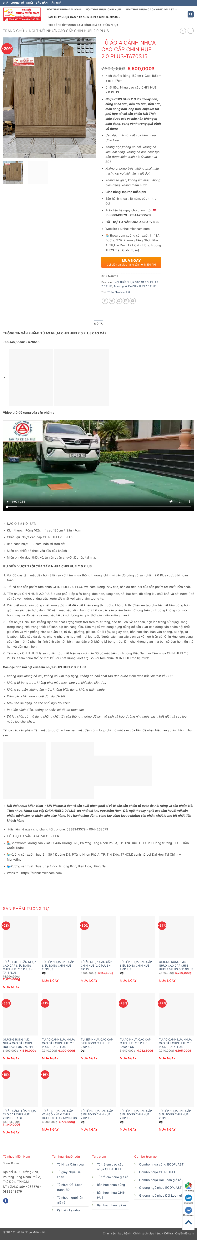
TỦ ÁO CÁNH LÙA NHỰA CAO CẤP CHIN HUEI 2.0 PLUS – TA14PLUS (175, 1043)
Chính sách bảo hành (117, 1233)
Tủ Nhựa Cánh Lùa (70, 1164)
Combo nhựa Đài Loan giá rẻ (160, 1180)
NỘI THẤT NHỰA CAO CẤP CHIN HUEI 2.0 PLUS (69, 31)
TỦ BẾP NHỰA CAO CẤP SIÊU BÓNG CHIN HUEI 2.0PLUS (58, 965)
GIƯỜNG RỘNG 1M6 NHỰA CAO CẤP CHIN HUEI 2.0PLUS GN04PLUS (176, 965)
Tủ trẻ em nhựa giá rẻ (112, 1177)
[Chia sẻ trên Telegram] (132, 301)
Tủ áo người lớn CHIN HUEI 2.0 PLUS (135, 286)
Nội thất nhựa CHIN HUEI (103, 9)
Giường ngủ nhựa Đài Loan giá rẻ (163, 1195)
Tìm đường (189, 1191)
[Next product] (183, 31)
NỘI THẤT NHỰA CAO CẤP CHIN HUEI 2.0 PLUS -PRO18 (83, 17)
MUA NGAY (11, 987)
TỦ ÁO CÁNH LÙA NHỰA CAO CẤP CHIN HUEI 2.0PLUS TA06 (19, 1114)
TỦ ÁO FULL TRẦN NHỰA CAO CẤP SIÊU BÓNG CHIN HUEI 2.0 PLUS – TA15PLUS (19, 967)
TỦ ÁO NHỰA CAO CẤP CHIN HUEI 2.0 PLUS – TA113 (96, 965)
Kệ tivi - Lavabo (68, 1210)
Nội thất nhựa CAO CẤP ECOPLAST (150, 9)
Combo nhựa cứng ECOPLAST (161, 1164)
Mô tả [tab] (98, 323)
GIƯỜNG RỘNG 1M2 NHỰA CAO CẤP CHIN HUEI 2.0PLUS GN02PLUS (20, 1043)
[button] (191, 14)
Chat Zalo (188, 1203)
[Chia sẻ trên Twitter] (112, 301)
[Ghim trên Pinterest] (119, 301)
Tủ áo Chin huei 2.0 (118, 292)
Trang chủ (13, 31)
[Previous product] (191, 31)
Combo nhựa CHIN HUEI (157, 1172)
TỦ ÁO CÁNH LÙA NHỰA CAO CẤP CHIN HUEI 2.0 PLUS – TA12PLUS (58, 1043)
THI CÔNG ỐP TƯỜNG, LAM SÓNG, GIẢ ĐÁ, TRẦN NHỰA (83, 25)
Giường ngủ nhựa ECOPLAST (160, 1188)
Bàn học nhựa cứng (111, 1185)
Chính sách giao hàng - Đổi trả (153, 1233)
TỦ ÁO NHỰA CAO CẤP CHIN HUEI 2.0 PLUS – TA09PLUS (135, 1043)
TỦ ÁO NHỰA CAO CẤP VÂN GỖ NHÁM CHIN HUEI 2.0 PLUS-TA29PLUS (59, 1114)
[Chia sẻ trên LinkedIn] (126, 301)
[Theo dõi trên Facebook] (5, 1201)
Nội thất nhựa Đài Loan (64, 9)
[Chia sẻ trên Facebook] (105, 301)
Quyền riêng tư (184, 1233)
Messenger (188, 1215)
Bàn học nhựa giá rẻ (111, 1205)
